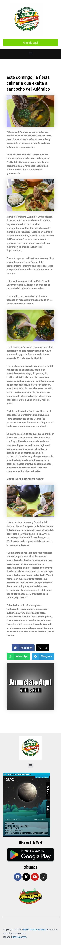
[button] (30, 53)
